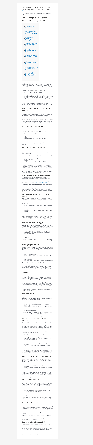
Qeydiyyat (27, 38)
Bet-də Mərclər (27, 69)
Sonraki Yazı (55, 441)
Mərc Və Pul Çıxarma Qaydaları (30, 30)
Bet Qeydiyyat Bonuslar (29, 37)
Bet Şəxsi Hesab (28, 39)
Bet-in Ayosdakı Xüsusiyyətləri (30, 46)
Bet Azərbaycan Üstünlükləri (30, 45)
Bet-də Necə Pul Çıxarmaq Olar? (30, 70)
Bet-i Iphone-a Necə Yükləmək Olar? (31, 28)
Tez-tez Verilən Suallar (29, 73)
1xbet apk (24, 10)
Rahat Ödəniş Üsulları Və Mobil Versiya (31, 43)
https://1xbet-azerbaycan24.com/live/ (41, 182)
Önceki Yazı (20, 441)
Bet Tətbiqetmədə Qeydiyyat (30, 36)
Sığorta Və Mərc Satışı (29, 72)
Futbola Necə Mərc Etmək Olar (30, 78)
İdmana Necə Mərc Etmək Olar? (30, 74)
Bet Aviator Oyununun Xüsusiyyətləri (31, 55)
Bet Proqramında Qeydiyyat (30, 44)
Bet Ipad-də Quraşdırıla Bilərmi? (30, 50)
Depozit (26, 51)
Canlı (26, 58)
